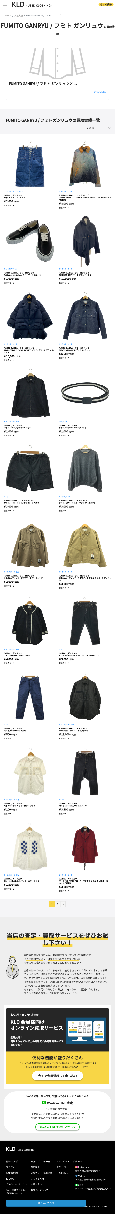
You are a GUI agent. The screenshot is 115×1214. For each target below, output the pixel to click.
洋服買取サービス (14, 1193)
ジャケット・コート (65, 191)
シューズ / (7, 269)
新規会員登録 (12, 1172)
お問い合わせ (37, 1184)
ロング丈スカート (17, 191)
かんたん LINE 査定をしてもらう (57, 1127)
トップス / (7, 421)
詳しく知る (100, 91)
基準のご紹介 (12, 1161)
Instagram (83, 1167)
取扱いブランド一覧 (40, 1161)
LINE (80, 1185)
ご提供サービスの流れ (41, 1172)
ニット (68, 497)
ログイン (10, 1167)
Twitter (82, 1176)
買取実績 (35, 1167)
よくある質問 (37, 1178)
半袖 (17, 800)
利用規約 (10, 1178)
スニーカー (14, 269)
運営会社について (39, 1190)
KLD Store (64, 1172)
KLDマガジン (62, 1161)
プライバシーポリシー (16, 1184)
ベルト (65, 421)
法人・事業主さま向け (16, 1190)
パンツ (6, 497)
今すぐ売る (106, 4)
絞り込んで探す (46, 1203)
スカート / (7, 191)
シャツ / (13, 421)
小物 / (61, 421)
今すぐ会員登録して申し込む (57, 1076)
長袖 (17, 421)
